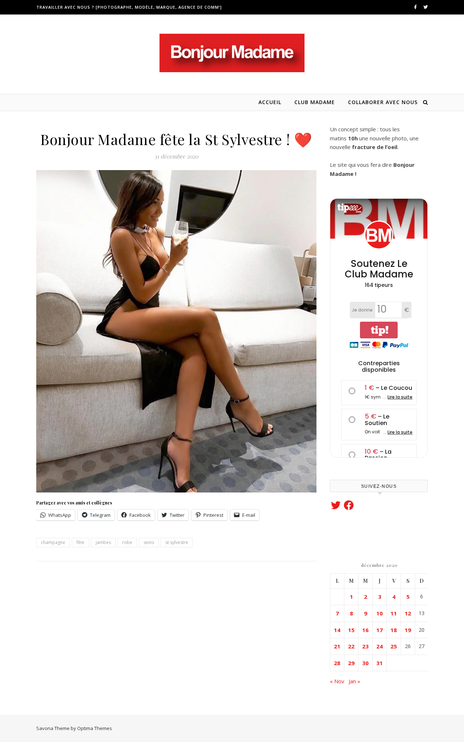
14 (337, 630)
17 (379, 630)
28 (337, 663)
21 (337, 646)
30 (365, 663)
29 (351, 663)
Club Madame (314, 102)
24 (379, 646)
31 (379, 663)
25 (393, 646)
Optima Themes (94, 728)
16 (365, 630)
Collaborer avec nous (383, 102)
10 (379, 613)
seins (149, 542)
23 (365, 646)
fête (80, 542)
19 (408, 630)
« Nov (337, 681)
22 (351, 646)
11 (393, 613)
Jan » (354, 681)
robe (127, 542)
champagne (53, 542)
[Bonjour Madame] (232, 53)
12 (408, 613)
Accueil (269, 102)
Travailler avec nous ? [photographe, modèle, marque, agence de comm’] (129, 7)
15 (351, 630)
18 (393, 630)
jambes (103, 542)
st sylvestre (176, 542)
